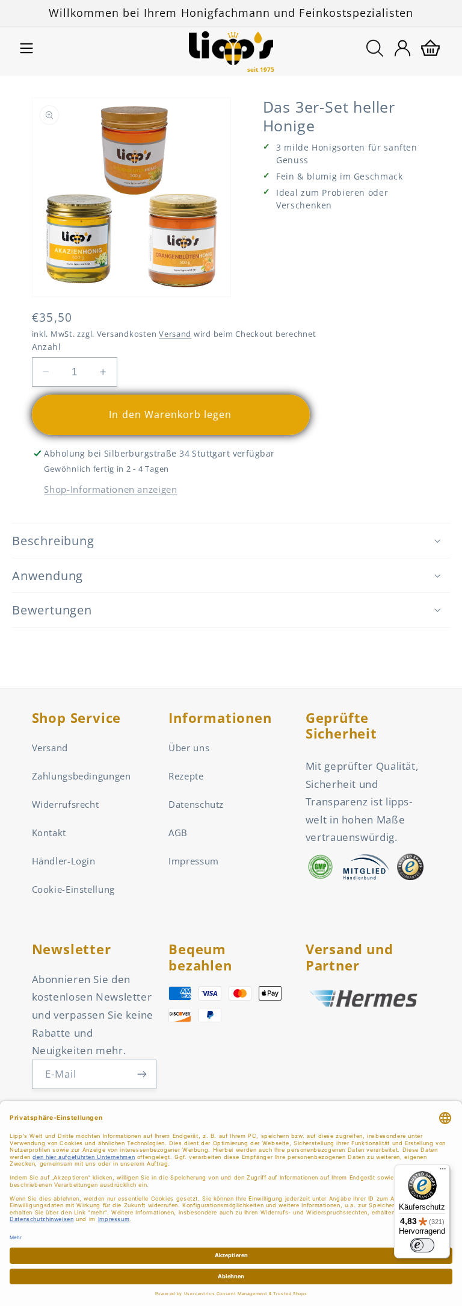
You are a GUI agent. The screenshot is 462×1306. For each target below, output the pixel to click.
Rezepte (185, 776)
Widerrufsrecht (65, 804)
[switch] (422, 1245)
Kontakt (49, 832)
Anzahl (46, 346)
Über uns (188, 748)
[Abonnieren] (142, 1074)
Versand (175, 334)
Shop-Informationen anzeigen (110, 489)
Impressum (193, 861)
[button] (26, 48)
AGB (178, 832)
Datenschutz (196, 804)
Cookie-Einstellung (73, 889)
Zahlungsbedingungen (81, 776)
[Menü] (443, 1171)
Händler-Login (64, 861)
